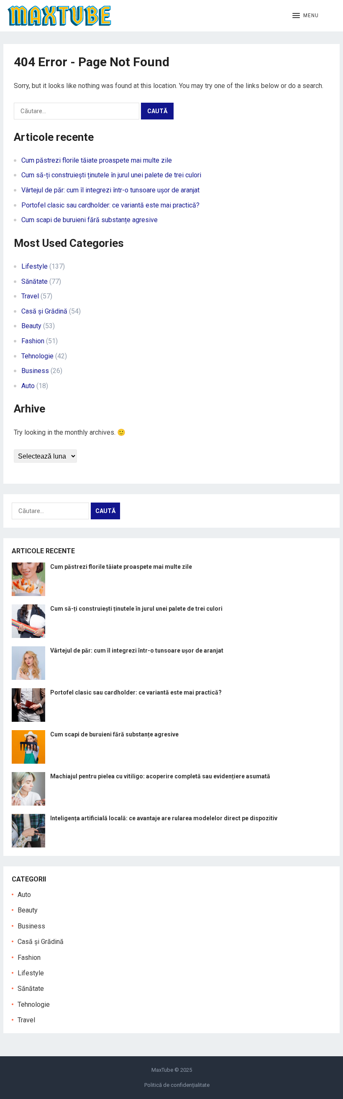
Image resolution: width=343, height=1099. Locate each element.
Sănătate (34, 281)
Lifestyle (34, 266)
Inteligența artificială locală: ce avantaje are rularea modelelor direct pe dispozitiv (163, 818)
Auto (28, 386)
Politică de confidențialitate (177, 1085)
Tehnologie (37, 356)
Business (35, 371)
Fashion (32, 341)
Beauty (31, 326)
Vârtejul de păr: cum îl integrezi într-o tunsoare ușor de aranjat (110, 190)
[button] (305, 16)
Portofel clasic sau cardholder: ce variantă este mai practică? (110, 205)
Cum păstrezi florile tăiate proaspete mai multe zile (96, 160)
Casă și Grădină (44, 311)
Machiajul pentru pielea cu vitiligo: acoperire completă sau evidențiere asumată (160, 776)
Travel (30, 296)
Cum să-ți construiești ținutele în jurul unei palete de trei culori (111, 175)
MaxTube (162, 1070)
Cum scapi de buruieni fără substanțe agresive (89, 220)
